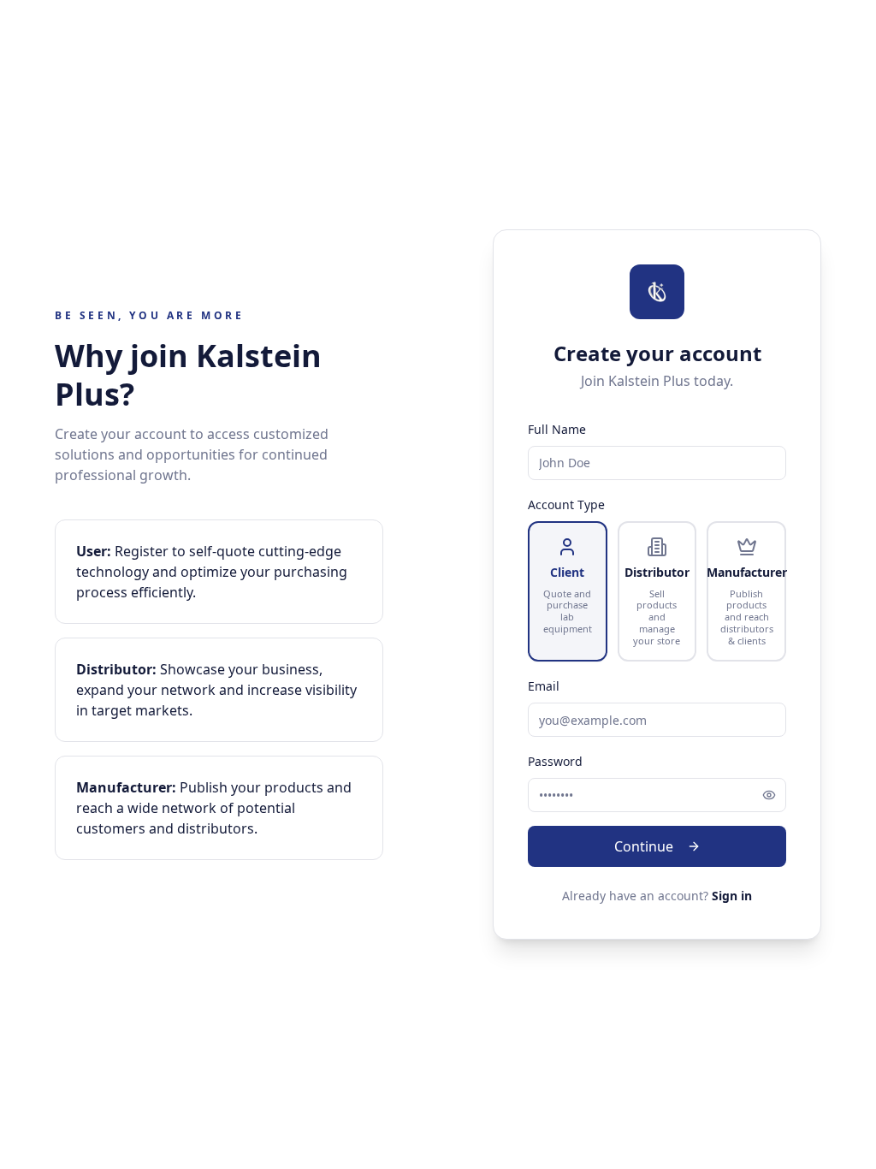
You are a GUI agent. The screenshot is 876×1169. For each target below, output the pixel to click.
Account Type (566, 504)
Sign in (732, 895)
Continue (643, 846)
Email (543, 686)
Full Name (557, 429)
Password (555, 761)
